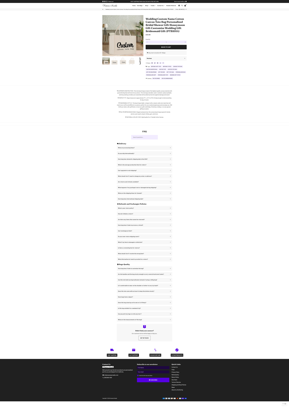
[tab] (166, 58)
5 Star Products (177, 355)
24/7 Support (133, 355)
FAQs (173, 369)
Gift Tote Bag (170, 72)
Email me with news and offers (145, 375)
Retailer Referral (171, 5)
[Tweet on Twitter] (181, 9)
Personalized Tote (163, 75)
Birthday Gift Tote (156, 66)
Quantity (148, 39)
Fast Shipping (112, 355)
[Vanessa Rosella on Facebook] (103, 1)
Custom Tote (162, 69)
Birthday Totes (167, 66)
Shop (147, 5)
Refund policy (175, 374)
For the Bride (156, 78)
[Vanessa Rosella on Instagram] (106, 1)
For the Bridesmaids (167, 78)
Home (134, 5)
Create (153, 5)
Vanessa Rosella (113, 398)
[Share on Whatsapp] (184, 9)
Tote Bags (140, 5)
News (173, 387)
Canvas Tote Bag (177, 66)
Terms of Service (176, 382)
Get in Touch (144, 338)
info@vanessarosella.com (110, 375)
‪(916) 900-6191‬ (107, 377)
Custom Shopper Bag (151, 69)
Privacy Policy (175, 372)
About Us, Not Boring (177, 390)
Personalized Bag (180, 72)
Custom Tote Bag (172, 69)
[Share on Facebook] (179, 9)
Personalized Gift (151, 75)
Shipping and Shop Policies (179, 384)
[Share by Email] (186, 9)
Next (141, 35)
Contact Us (161, 5)
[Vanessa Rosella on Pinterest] (105, 1)
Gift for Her (161, 72)
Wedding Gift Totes (175, 75)
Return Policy (175, 377)
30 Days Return (155, 355)
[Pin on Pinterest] (158, 63)
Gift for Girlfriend (151, 72)
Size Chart (174, 379)
